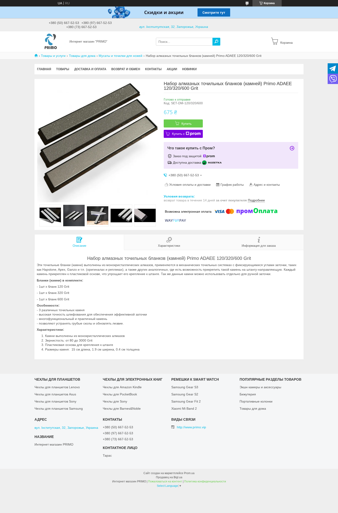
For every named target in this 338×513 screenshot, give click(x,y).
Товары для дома (82, 56)
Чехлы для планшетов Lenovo (57, 387)
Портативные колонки (256, 401)
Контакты (153, 69)
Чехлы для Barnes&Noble (122, 408)
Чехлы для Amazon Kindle (122, 387)
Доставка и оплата (90, 69)
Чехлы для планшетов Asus (55, 394)
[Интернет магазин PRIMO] (50, 41)
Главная (44, 69)
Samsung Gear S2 (184, 394)
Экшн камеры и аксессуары (260, 387)
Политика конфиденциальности (205, 481)
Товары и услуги (53, 56)
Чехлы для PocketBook (120, 394)
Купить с (178, 134)
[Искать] (216, 42)
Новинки (189, 69)
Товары (62, 69)
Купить (186, 123)
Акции (172, 69)
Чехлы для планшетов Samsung (58, 408)
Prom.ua (189, 473)
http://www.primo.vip (191, 427)
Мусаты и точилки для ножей (120, 56)
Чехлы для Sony (115, 401)
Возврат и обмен (125, 69)
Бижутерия (248, 394)
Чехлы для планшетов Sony (55, 401)
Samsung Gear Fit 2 (186, 401)
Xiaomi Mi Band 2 (184, 408)
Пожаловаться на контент (165, 481)
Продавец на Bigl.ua (169, 477)
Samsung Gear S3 (184, 387)
